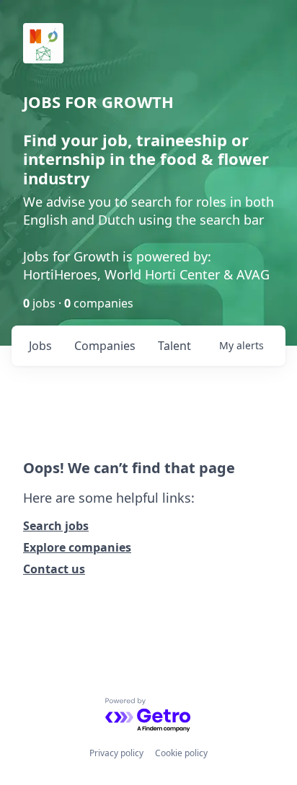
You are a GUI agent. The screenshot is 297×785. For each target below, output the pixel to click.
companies (105, 346)
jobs (40, 346)
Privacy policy (116, 753)
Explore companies (77, 547)
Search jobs (56, 526)
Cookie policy (181, 753)
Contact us (54, 569)
